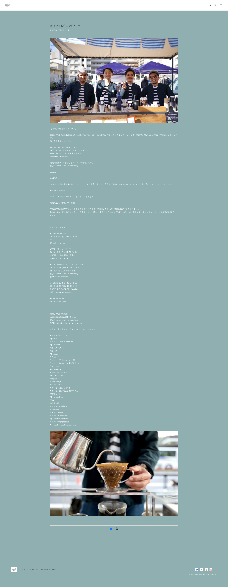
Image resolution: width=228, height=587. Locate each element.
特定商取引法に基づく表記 (50, 569)
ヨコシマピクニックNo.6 (65, 25)
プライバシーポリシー (30, 569)
